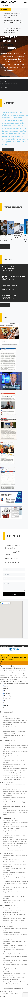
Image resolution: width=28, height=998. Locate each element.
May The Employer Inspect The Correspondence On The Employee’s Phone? (12, 30)
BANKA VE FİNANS (22, 234)
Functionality (7, 698)
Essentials (7, 693)
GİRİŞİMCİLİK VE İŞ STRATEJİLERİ (3, 238)
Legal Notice (14, 646)
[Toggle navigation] (25, 2)
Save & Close (3, 997)
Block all (6, 688)
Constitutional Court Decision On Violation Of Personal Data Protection (13, 15)
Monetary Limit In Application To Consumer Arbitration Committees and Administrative (13, 23)
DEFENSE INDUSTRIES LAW (10, 237)
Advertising (7, 708)
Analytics (6, 703)
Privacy (23, 646)
